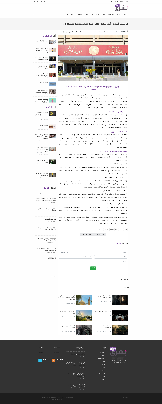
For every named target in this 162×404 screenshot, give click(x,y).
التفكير (116, 229)
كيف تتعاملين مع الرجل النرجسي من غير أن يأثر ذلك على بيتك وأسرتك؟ (45, 239)
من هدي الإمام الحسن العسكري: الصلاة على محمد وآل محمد (46, 229)
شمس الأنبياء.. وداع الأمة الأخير (103, 311)
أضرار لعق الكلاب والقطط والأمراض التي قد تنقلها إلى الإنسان (41, 92)
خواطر (67, 14)
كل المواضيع (120, 1)
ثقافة (97, 14)
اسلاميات (125, 14)
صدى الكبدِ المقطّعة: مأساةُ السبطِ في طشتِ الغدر (102, 327)
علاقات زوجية (111, 14)
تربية (72, 14)
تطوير (103, 14)
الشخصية (101, 229)
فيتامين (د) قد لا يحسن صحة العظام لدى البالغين (42, 113)
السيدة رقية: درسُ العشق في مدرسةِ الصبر (67, 327)
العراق (125, 229)
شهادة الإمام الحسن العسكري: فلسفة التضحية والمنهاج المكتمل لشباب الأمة (66, 297)
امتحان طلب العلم (44, 83)
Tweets (53, 276)
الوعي (121, 229)
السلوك (112, 229)
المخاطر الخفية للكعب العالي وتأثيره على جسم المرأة (42, 75)
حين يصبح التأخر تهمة (50, 219)
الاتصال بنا (113, 1)
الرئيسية (126, 1)
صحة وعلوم (79, 14)
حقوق (118, 14)
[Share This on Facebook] (60, 32)
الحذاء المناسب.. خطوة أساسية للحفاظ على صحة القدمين (42, 67)
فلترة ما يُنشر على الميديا (42, 41)
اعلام (92, 14)
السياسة (107, 229)
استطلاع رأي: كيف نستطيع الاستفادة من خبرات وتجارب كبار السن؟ (41, 136)
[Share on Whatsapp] (70, 32)
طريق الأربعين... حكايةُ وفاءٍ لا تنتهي (67, 312)
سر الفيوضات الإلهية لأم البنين (42, 161)
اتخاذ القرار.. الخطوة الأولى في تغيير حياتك (41, 174)
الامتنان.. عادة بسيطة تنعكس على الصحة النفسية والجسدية (41, 101)
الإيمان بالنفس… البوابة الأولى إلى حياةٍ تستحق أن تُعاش (42, 50)
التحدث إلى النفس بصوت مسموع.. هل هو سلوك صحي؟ (42, 149)
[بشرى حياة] (121, 7)
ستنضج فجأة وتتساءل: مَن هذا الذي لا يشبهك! (103, 297)
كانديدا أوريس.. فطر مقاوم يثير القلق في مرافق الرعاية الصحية (45, 249)
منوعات (87, 14)
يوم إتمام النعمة (44, 125)
